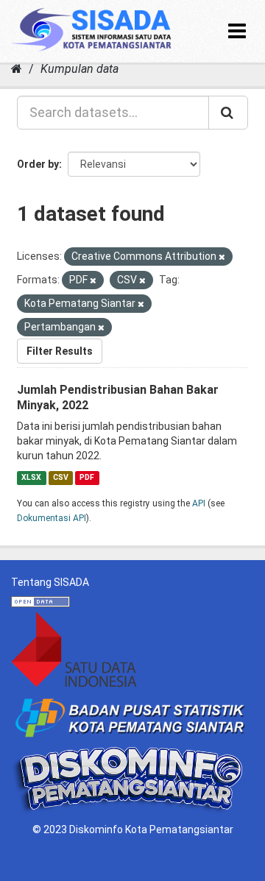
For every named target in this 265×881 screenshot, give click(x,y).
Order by (38, 164)
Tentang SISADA (50, 582)
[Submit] (228, 113)
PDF (87, 477)
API (198, 503)
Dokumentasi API (51, 518)
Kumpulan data (79, 69)
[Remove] (222, 257)
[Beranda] (16, 69)
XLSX (31, 477)
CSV (60, 477)
